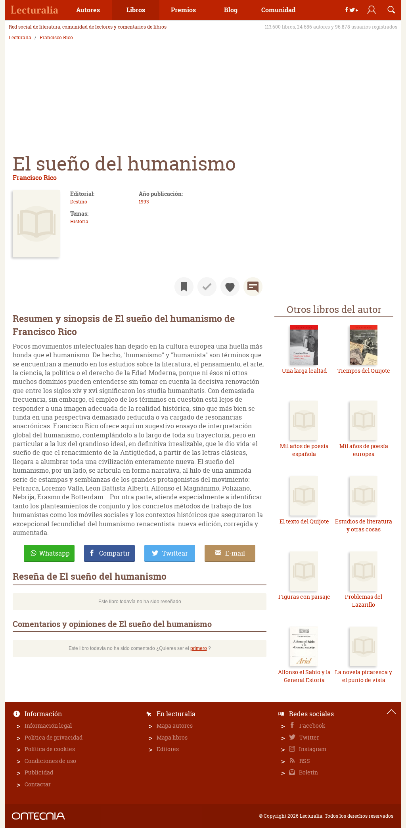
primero (198, 648)
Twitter (308, 737)
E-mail (235, 553)
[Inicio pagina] (391, 712)
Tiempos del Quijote (363, 370)
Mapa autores (175, 725)
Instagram (312, 749)
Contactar (38, 784)
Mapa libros (172, 737)
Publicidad (39, 772)
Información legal (48, 725)
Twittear (175, 553)
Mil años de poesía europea (363, 450)
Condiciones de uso (50, 761)
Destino (78, 201)
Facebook (312, 725)
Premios (183, 10)
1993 (144, 201)
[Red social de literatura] (34, 10)
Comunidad (278, 10)
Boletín (308, 772)
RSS (304, 761)
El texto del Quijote (304, 521)
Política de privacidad (53, 737)
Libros (135, 10)
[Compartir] (352, 10)
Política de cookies (50, 749)
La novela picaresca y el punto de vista (363, 676)
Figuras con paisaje (304, 596)
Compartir (114, 553)
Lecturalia (20, 37)
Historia (79, 221)
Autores (88, 10)
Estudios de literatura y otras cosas (363, 525)
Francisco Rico (56, 37)
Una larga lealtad (304, 370)
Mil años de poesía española (304, 450)
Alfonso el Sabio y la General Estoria (304, 676)
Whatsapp (54, 553)
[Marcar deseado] (229, 286)
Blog (230, 10)
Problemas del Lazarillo (363, 600)
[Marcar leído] (206, 286)
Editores (168, 749)
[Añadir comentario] (252, 286)
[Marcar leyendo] (183, 286)
